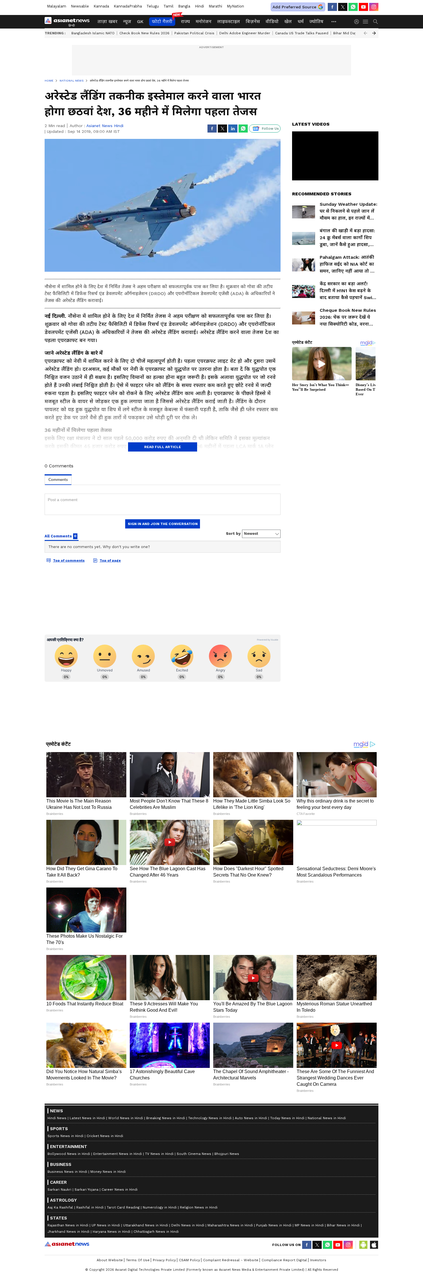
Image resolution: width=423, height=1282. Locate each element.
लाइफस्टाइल (228, 21)
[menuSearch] (375, 21)
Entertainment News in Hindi (117, 1154)
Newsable (80, 6)
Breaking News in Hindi (165, 1118)
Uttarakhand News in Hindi (145, 1225)
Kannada (101, 6)
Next (374, 33)
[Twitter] (342, 7)
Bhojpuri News (226, 1154)
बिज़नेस (253, 21)
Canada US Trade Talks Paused (301, 33)
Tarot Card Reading (123, 1207)
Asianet (67, 1244)
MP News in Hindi (309, 1225)
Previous (365, 33)
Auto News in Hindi (251, 1118)
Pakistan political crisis (194, 33)
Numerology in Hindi (160, 1207)
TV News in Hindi (159, 1154)
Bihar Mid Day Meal (349, 33)
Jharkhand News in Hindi (68, 1232)
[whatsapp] (353, 7)
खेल (288, 21)
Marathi (215, 6)
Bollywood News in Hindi (68, 1154)
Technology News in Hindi (210, 1118)
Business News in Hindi (67, 1172)
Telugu (152, 6)
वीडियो (272, 21)
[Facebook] (332, 7)
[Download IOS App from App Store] (373, 1245)
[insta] (373, 7)
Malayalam (56, 6)
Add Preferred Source (294, 7)
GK (140, 21)
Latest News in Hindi (87, 1118)
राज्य (185, 21)
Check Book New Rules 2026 (144, 33)
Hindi (199, 6)
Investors (318, 1260)
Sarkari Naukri (59, 1189)
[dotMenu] (334, 21)
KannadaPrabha (128, 6)
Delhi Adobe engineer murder (244, 33)
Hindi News (56, 1118)
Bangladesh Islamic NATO (93, 33)
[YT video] (363, 7)
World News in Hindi (125, 1118)
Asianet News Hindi (104, 125)
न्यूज (127, 21)
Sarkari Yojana (86, 1189)
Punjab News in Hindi (273, 1225)
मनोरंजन (204, 21)
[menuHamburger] (366, 21)
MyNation (235, 6)
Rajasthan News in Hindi (67, 1225)
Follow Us (270, 128)
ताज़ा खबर (107, 21)
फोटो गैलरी (162, 21)
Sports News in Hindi (65, 1136)
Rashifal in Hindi (90, 1207)
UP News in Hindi (106, 1225)
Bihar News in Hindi (343, 1225)
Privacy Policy (164, 1260)
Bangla (184, 6)
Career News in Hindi (120, 1189)
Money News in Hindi (108, 1172)
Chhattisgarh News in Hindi (156, 1232)
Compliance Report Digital (284, 1260)
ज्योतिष (316, 21)
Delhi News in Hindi (187, 1225)
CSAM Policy (189, 1260)
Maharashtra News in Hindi (230, 1225)
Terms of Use (138, 1260)
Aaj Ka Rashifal (60, 1207)
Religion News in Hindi (199, 1207)
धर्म (301, 21)
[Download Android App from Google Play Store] (363, 1245)
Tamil (168, 6)
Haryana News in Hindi (111, 1232)
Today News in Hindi (287, 1118)
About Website (110, 1260)
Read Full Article (162, 447)
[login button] (358, 21)
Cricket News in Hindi (105, 1136)
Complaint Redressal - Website (230, 1260)
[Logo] (69, 21)
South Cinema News (194, 1154)
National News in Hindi (327, 1118)
